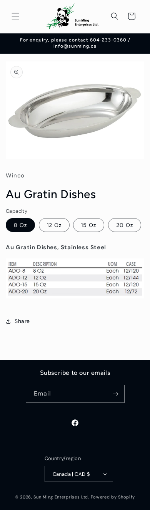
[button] (15, 16)
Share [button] (22, 321)
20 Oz (124, 225)
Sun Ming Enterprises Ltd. (61, 497)
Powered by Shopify (113, 497)
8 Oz (20, 225)
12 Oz (54, 225)
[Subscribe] (115, 394)
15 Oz (88, 225)
